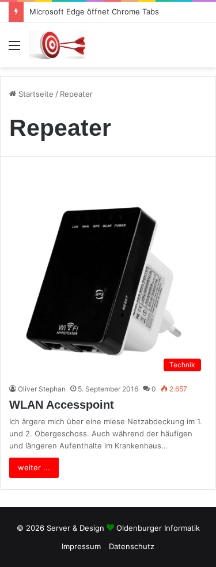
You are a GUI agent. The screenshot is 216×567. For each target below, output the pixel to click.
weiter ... (34, 467)
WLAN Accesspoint (61, 404)
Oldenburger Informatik (158, 527)
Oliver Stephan (42, 389)
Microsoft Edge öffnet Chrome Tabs (94, 11)
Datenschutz (131, 546)
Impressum (81, 546)
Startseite (35, 93)
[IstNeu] (57, 45)
